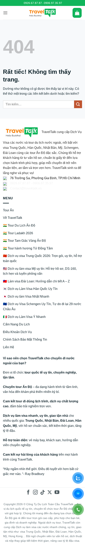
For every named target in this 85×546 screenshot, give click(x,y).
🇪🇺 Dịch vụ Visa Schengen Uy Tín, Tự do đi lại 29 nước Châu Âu (42, 306)
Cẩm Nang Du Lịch (16, 324)
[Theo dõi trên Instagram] (35, 492)
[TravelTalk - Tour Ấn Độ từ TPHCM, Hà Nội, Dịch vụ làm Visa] (42, 13)
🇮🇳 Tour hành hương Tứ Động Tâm (28, 248)
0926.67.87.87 (33, 3)
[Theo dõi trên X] (49, 492)
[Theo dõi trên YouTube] (56, 492)
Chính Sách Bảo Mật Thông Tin (25, 339)
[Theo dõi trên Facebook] (28, 492)
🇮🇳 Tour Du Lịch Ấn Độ (19, 225)
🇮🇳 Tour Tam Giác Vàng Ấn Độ (24, 240)
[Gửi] (78, 104)
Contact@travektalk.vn (26, 188)
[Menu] (5, 13)
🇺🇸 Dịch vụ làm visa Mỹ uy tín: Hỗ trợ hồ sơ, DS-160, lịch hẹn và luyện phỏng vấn (40, 271)
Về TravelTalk (12, 217)
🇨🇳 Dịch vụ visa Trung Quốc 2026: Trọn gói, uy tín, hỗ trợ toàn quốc (42, 258)
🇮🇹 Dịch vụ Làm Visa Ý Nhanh (24, 316)
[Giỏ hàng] (77, 13)
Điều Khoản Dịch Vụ (17, 332)
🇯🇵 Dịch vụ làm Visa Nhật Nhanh (26, 296)
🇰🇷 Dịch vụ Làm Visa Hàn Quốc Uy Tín (30, 288)
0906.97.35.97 (53, 3)
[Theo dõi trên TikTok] (42, 492)
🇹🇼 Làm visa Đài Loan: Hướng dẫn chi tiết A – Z (36, 281)
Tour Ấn (8, 210)
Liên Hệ (8, 347)
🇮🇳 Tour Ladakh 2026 (18, 233)
